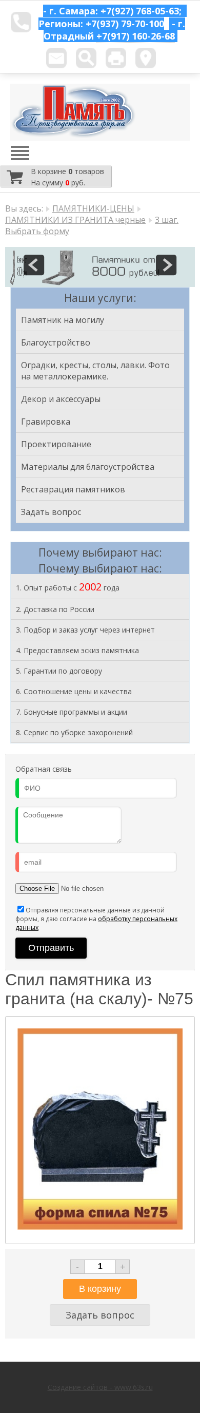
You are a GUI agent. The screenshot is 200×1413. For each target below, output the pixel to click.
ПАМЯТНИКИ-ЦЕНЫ (93, 208)
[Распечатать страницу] (116, 58)
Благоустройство (55, 342)
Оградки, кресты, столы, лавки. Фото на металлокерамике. (95, 370)
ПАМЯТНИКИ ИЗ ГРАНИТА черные (75, 219)
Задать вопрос (51, 512)
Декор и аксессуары (61, 399)
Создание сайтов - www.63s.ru (100, 1387)
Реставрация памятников (73, 489)
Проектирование (56, 444)
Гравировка (45, 421)
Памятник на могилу (62, 320)
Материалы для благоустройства (87, 466)
